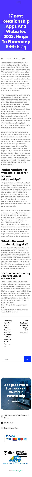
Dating (18, 59)
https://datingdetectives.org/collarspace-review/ (14, 306)
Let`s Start (15, 402)
